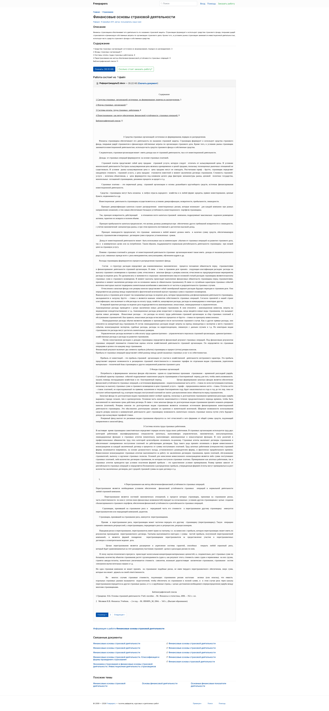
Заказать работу (226, 3)
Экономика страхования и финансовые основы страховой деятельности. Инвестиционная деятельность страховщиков (124, 665)
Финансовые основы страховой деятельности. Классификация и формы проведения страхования (126, 658)
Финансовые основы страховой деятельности (116, 643)
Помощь (211, 3)
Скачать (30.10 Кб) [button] (104, 69)
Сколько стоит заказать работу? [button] (135, 69)
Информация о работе (128, 628)
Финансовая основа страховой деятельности (192, 661)
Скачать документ (147, 83)
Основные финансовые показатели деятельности (208, 684)
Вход (202, 3)
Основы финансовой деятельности (159, 683)
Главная (96, 12)
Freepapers (111, 703)
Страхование (107, 12)
